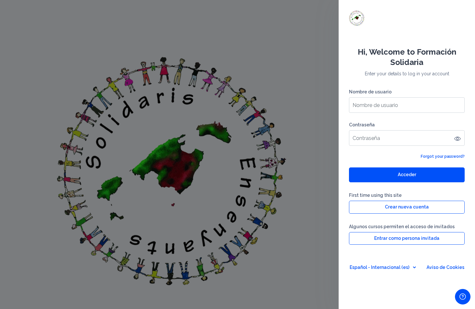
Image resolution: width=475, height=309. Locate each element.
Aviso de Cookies (445, 267)
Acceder (407, 174)
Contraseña (362, 124)
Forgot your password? (443, 156)
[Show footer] (462, 296)
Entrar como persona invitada (406, 238)
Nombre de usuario (370, 91)
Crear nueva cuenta (407, 206)
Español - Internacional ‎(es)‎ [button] (380, 267)
